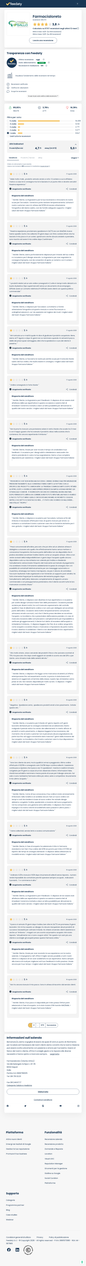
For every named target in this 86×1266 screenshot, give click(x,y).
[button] (43, 75)
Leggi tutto (54, 1054)
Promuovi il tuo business (16, 1153)
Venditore (13, 158)
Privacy (40, 1237)
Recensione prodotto (54, 1144)
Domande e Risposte (54, 1149)
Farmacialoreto (47, 16)
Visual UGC (49, 1158)
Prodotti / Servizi (28, 158)
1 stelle (13, 133)
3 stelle (13, 127)
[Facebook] (8, 1106)
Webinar (10, 1219)
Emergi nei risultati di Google (18, 1144)
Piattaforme (50, 1183)
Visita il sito (43, 1091)
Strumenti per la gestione (56, 1168)
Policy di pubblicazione (59, 1237)
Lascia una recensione (43, 40)
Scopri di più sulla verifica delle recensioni (42, 96)
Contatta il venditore (43, 1099)
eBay (40, 158)
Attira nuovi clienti (14, 1139)
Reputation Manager (54, 1163)
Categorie (10, 1200)
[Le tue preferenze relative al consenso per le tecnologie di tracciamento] (82, 1262)
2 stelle (13, 130)
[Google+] (43, 1106)
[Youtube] (61, 1106)
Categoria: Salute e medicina (19, 1085)
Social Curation (51, 1178)
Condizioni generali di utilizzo (18, 1237)
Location (48, 1153)
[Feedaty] (14, 4)
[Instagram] (78, 1106)
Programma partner (15, 1205)
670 (42, 1025)
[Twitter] (25, 1106)
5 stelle (13, 121)
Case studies (11, 1215)
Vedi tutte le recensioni (20, 136)
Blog (8, 1210)
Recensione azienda (53, 1139)
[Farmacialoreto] (18, 24)
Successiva (51, 1025)
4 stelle (13, 124)
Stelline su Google (52, 1173)
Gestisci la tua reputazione (17, 1149)
